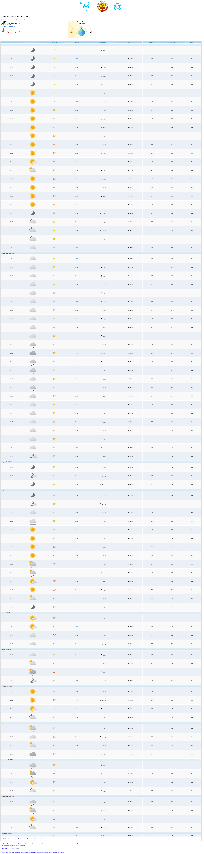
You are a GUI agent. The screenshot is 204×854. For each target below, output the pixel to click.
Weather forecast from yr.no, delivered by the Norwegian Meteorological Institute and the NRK (23, 838)
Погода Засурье (14, 848)
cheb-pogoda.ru (5, 848)
